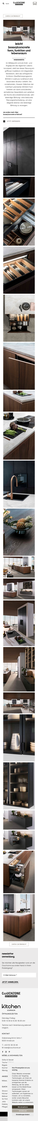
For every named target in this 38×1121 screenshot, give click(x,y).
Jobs (4, 1102)
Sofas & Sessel (7, 1060)
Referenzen (6, 1096)
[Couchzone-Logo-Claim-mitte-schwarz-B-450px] (19, 2)
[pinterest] (9, 1052)
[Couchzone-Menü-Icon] (35, 2)
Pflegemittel (6, 1107)
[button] (19, 121)
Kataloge (5, 1104)
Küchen (5, 1068)
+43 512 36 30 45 (11, 1045)
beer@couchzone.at (12, 1048)
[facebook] (2, 1052)
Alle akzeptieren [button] (23, 1107)
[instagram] (6, 1052)
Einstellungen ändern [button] (23, 1114)
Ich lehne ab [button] (23, 1111)
